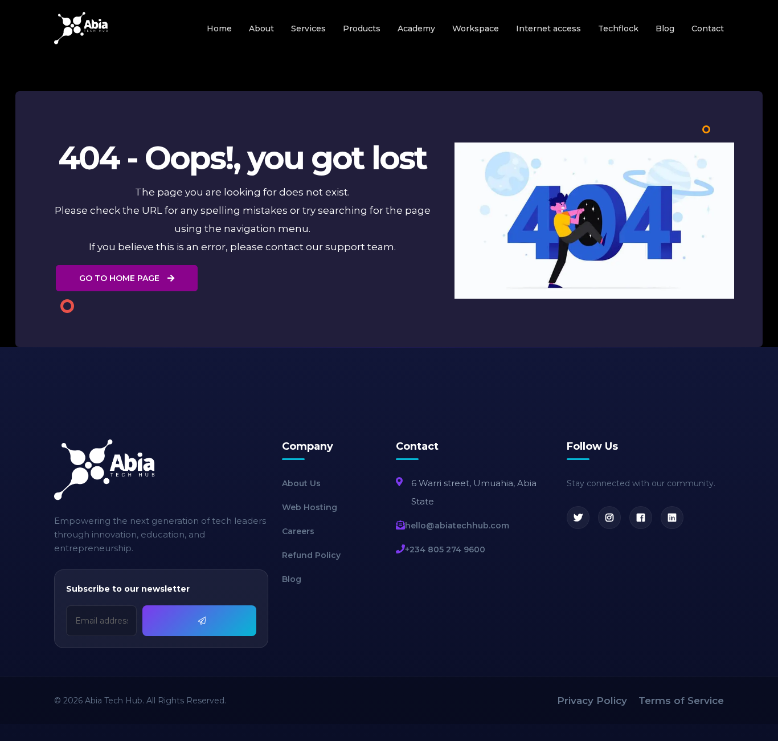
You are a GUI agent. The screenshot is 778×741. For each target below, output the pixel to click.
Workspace (475, 28)
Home (219, 28)
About (261, 28)
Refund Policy (311, 555)
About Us (301, 483)
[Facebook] (640, 517)
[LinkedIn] (672, 517)
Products (361, 28)
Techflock (618, 28)
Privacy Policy (592, 700)
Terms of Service (681, 700)
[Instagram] (609, 517)
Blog (665, 28)
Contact (707, 28)
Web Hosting (309, 507)
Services (308, 28)
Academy (416, 28)
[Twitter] (578, 517)
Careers (298, 531)
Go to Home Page (120, 278)
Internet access (548, 28)
